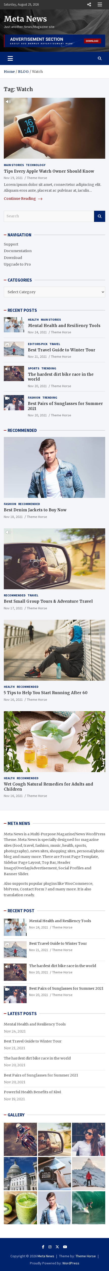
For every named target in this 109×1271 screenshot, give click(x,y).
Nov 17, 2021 (13, 608)
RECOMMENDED (22, 430)
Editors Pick (37, 344)
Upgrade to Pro (17, 264)
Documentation (18, 251)
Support (11, 244)
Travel (54, 344)
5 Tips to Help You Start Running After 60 (45, 692)
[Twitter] (57, 1247)
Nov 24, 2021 (37, 332)
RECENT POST (21, 911)
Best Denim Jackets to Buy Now (35, 510)
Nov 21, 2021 (37, 356)
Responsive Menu (89, 4)
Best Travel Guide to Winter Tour (61, 350)
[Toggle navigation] (10, 58)
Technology (35, 165)
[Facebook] (43, 1247)
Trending (48, 368)
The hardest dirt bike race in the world (62, 966)
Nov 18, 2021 (13, 516)
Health (33, 319)
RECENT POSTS (22, 310)
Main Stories (14, 165)
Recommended (29, 504)
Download (13, 257)
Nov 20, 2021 (37, 386)
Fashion (34, 397)
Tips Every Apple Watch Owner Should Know (49, 171)
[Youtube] (65, 1247)
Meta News (25, 19)
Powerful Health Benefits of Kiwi (32, 1092)
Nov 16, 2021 (13, 699)
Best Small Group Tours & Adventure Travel (48, 601)
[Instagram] (49, 1247)
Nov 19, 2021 (13, 177)
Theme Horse (37, 177)
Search (99, 216)
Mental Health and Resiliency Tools (64, 325)
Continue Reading (20, 198)
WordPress (70, 1263)
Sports (33, 368)
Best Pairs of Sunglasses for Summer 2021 (66, 988)
